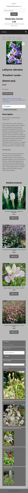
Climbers (10, 98)
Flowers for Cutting (16, 98)
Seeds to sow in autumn (16, 100)
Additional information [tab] (10, 109)
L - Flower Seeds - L (11, 37)
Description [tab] (7, 106)
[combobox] (14, 364)
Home (3, 37)
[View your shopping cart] (26, 32)
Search (14, 14)
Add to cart (14, 218)
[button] (23, 43)
